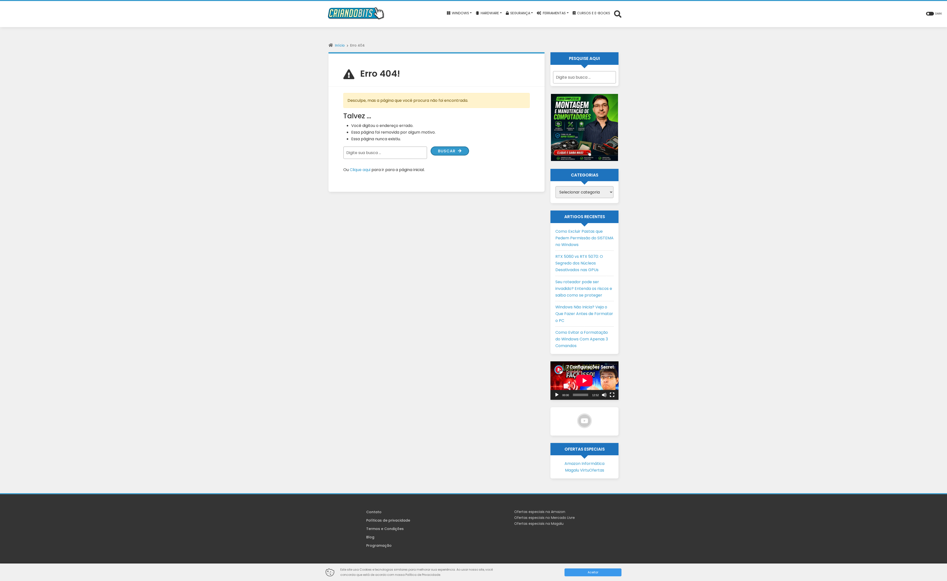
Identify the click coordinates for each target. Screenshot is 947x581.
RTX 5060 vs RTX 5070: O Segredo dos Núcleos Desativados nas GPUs (579, 263)
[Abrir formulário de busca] (617, 13)
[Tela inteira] (612, 394)
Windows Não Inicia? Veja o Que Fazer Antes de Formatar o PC (584, 313)
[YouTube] (584, 421)
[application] (584, 380)
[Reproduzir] (556, 394)
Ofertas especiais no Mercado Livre (544, 517)
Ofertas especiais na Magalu (539, 523)
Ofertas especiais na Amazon (539, 511)
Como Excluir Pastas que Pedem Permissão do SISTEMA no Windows (584, 238)
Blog (370, 537)
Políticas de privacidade (388, 520)
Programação (379, 545)
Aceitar (593, 572)
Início (340, 45)
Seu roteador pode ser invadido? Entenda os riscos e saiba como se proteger (583, 288)
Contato (374, 512)
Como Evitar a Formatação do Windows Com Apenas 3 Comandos (581, 339)
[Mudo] (604, 394)
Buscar (447, 151)
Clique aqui (360, 170)
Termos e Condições (385, 528)
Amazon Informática (584, 463)
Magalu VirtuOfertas (584, 470)
